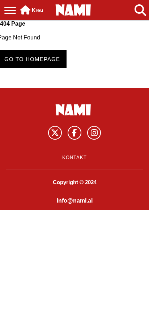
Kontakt (74, 157)
